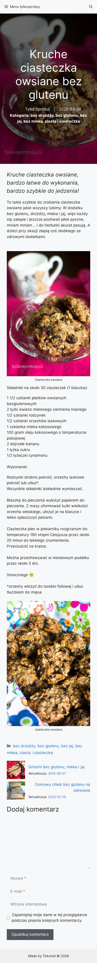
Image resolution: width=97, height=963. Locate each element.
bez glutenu (66, 115)
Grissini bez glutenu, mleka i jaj (56, 767)
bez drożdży (42, 115)
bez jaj (67, 746)
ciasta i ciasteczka (62, 121)
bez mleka (33, 121)
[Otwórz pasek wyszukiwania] (91, 7)
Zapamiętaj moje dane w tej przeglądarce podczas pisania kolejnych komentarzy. (49, 918)
